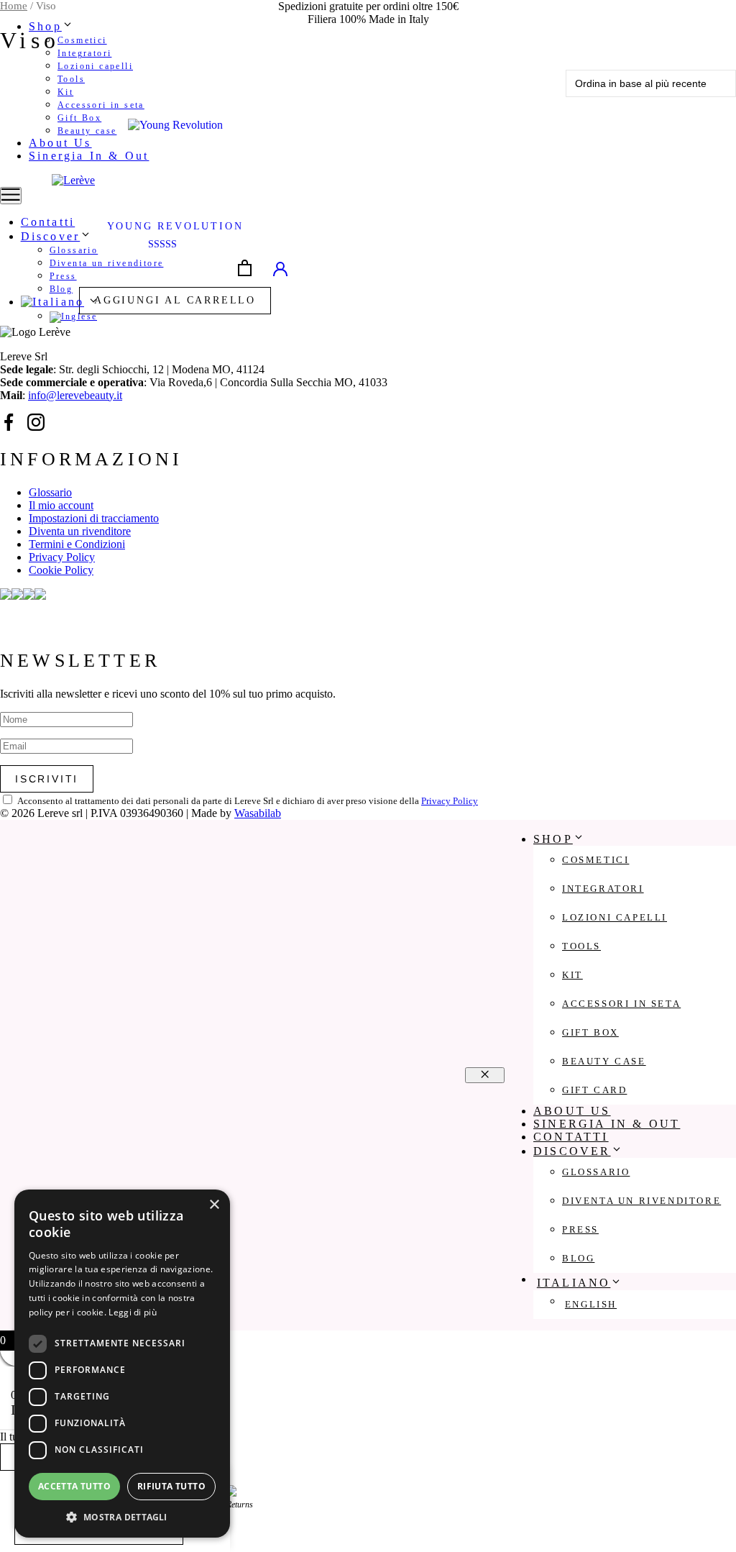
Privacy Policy (62, 557)
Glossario (74, 250)
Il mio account (61, 505)
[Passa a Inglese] (137, 317)
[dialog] (122, 1364)
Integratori (84, 53)
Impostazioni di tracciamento (94, 518)
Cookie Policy (61, 570)
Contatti (48, 222)
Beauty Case (604, 1061)
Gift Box (79, 118)
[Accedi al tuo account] (280, 268)
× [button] (213, 1205)
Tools (71, 79)
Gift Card (594, 1090)
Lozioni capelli (95, 66)
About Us (60, 143)
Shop (45, 26)
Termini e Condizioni (77, 544)
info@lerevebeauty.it (75, 395)
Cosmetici (82, 40)
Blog (61, 289)
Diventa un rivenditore (107, 263)
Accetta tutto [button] (74, 1486)
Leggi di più (133, 1312)
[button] (122, 1516)
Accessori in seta (101, 105)
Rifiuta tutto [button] (171, 1486)
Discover (50, 236)
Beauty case (87, 131)
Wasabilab (257, 813)
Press (63, 276)
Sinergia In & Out (89, 156)
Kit (65, 92)
